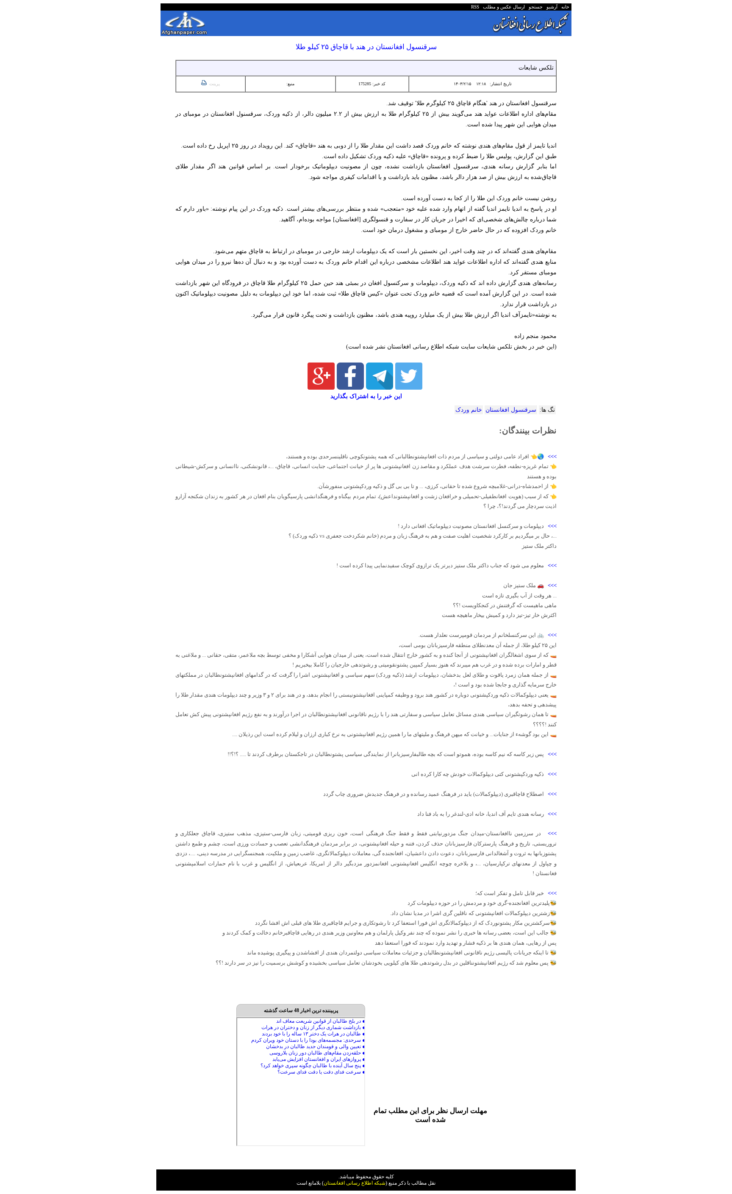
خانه (565, 6)
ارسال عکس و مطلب (502, 6)
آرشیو (550, 6)
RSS (475, 6)
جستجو (534, 6)
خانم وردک (468, 410)
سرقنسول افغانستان (510, 410)
